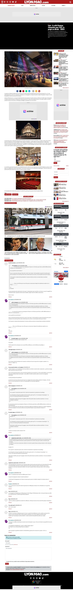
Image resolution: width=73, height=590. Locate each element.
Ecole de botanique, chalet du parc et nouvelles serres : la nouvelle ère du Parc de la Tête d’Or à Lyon (27, 200)
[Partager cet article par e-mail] (36, 91)
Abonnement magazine (11, 5)
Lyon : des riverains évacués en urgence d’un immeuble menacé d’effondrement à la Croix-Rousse (63, 62)
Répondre (10, 296)
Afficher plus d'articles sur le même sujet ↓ (10, 203)
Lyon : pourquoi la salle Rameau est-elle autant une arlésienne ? (22, 198)
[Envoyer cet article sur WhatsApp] (26, 91)
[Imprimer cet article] (33, 91)
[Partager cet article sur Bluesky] (29, 91)
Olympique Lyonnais (62, 195)
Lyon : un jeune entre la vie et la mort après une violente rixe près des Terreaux (63, 84)
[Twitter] (7, 2)
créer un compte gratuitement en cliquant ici (17, 569)
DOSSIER (60, 183)
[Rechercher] (70, 2)
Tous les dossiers (65, 201)
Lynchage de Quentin (62, 198)
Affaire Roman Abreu (62, 184)
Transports (60, 72)
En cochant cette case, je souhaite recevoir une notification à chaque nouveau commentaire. (20, 561)
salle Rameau (8, 194)
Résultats (67, 165)
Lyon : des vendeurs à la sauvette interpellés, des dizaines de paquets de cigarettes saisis (60, 126)
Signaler (51, 296)
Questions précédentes (56, 165)
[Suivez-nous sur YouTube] (39, 578)
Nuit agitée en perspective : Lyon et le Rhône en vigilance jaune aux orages (63, 79)
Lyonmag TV (63, 5)
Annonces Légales (32, 5)
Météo (60, 77)
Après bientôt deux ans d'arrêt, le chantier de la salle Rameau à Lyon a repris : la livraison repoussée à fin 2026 (29, 199)
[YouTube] (12, 2)
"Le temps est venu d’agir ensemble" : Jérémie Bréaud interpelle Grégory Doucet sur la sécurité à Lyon (63, 69)
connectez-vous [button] (16, 544)
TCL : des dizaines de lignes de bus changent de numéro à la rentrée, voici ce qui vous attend (63, 75)
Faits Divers (53, 5)
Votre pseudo (7, 541)
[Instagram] (10, 2)
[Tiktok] (15, 2)
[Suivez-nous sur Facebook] (61, 277)
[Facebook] (4, 2)
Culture (49, 23)
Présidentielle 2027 (62, 188)
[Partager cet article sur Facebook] (17, 91)
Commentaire (7, 546)
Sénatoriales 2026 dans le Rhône (63, 192)
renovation (15, 194)
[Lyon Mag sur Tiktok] (42, 578)
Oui (54, 157)
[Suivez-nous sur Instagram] (36, 578)
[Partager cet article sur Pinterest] (23, 91)
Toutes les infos (65, 87)
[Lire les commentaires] (39, 91)
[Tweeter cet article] (20, 91)
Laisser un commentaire (8, 260)
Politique (43, 5)
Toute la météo (65, 267)
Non (55, 159)
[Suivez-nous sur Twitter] (33, 578)
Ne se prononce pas (57, 161)
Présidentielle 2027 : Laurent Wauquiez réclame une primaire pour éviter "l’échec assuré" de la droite (63, 56)
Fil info (22, 5)
